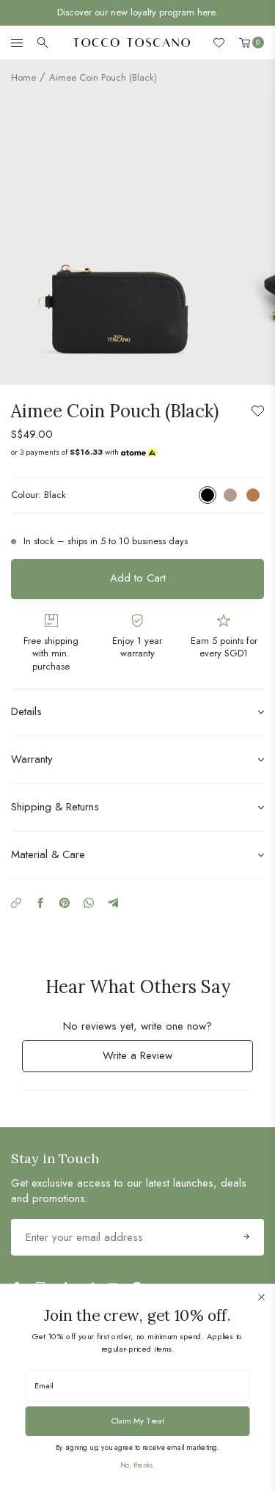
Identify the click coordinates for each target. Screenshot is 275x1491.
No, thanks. (137, 1464)
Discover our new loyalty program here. (137, 12)
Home (23, 77)
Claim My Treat (137, 1420)
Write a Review (156, 1059)
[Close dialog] (261, 1297)
